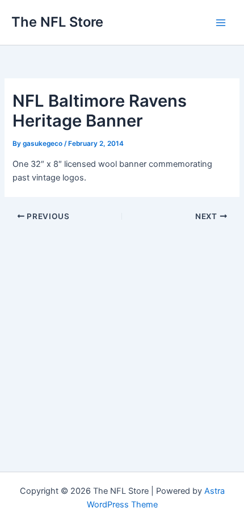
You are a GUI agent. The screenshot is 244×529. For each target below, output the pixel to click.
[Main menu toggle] (221, 23)
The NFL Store (57, 22)
